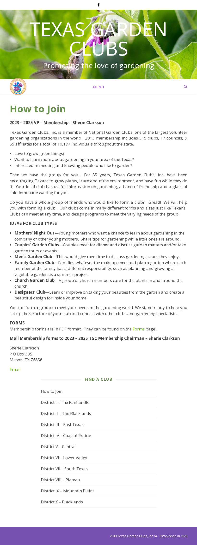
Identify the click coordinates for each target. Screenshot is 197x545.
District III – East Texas (62, 424)
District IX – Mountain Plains (67, 491)
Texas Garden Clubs (98, 38)
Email (15, 369)
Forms (139, 329)
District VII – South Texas (64, 468)
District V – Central (58, 446)
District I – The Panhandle (65, 402)
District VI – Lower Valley (64, 457)
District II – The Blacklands (66, 413)
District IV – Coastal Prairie (66, 435)
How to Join (51, 391)
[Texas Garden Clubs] (18, 86)
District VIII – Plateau (60, 479)
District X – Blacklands (62, 502)
